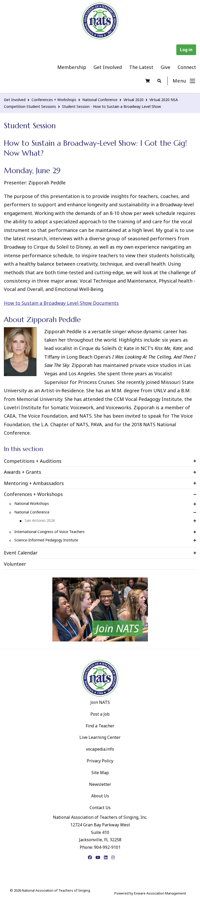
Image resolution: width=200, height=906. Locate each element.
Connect (187, 67)
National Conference (99, 99)
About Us (100, 796)
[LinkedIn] (106, 857)
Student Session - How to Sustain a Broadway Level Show (111, 106)
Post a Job (100, 714)
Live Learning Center (100, 737)
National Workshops (31, 503)
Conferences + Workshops (54, 99)
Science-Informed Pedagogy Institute (46, 539)
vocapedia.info (100, 749)
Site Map (100, 772)
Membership (71, 67)
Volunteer (15, 564)
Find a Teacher (100, 726)
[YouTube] (98, 857)
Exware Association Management (160, 893)
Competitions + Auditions (32, 461)
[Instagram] (113, 857)
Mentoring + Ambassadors (34, 483)
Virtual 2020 (133, 99)
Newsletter (100, 784)
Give (165, 67)
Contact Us (100, 807)
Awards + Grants (22, 472)
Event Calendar (21, 553)
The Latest (141, 67)
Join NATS (100, 702)
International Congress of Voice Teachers (49, 531)
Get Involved (107, 67)
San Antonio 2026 (40, 520)
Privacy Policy (100, 761)
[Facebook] (90, 857)
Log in (186, 49)
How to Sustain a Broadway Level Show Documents (61, 303)
